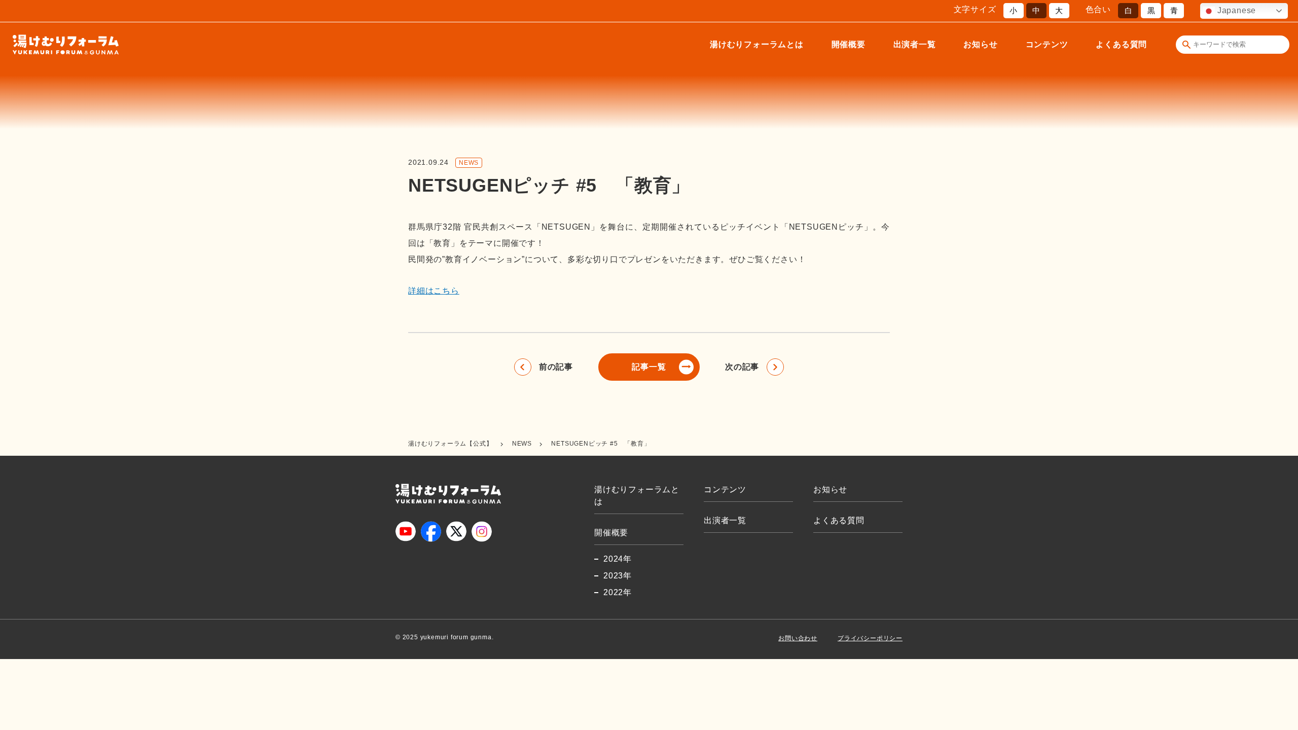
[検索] (1186, 44)
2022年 (617, 592)
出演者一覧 (914, 44)
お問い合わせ (797, 638)
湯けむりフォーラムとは (757, 44)
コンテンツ (1047, 44)
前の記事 (556, 366)
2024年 (617, 559)
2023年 (617, 575)
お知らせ (980, 44)
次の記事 (742, 366)
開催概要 (849, 44)
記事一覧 (649, 366)
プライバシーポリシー (870, 638)
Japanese (1235, 10)
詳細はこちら (433, 290)
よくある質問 (1121, 44)
